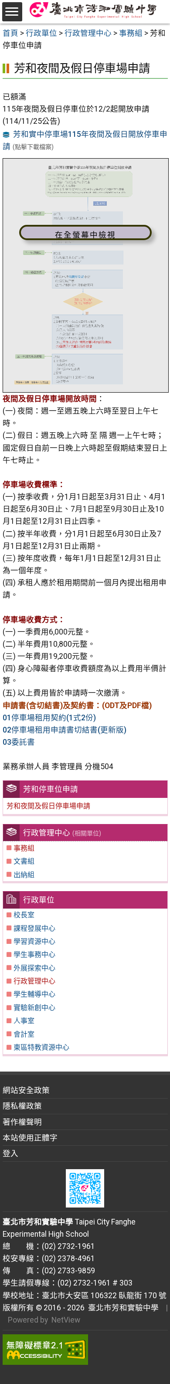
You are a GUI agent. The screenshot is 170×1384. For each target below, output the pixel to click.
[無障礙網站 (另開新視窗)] (85, 1349)
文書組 (24, 861)
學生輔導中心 (34, 994)
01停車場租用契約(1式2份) (49, 717)
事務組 (24, 848)
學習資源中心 (34, 941)
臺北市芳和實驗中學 (122, 1307)
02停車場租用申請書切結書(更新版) (64, 730)
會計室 (24, 1034)
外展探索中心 (34, 968)
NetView (65, 1320)
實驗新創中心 (34, 1008)
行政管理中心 (34, 981)
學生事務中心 (34, 954)
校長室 (24, 915)
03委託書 (19, 742)
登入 (10, 1153)
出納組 (24, 875)
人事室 (24, 1021)
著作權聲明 (22, 1122)
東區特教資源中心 (41, 1047)
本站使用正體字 (30, 1137)
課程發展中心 (34, 928)
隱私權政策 (22, 1106)
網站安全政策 (26, 1090)
